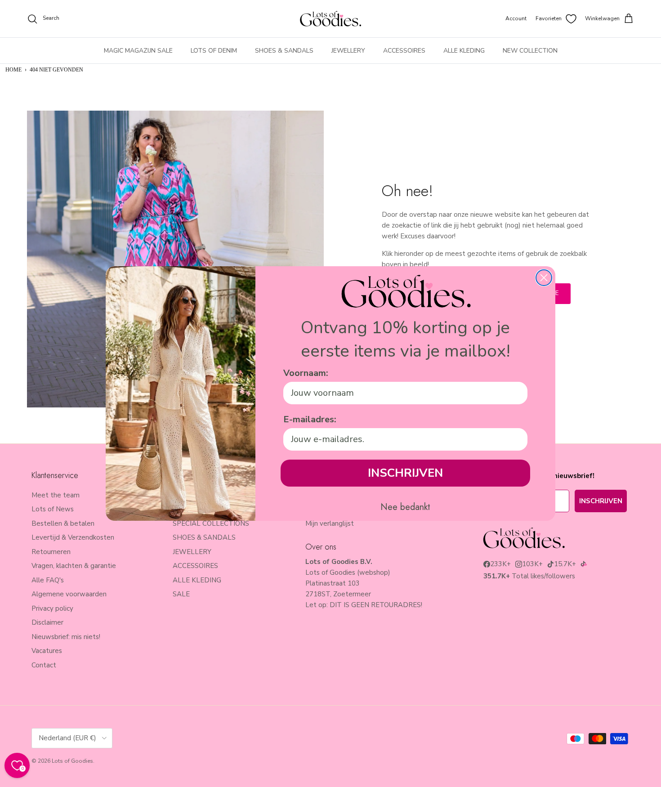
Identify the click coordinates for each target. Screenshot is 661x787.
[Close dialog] (544, 278)
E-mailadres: (309, 419)
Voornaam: (305, 373)
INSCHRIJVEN (405, 473)
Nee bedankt (405, 507)
